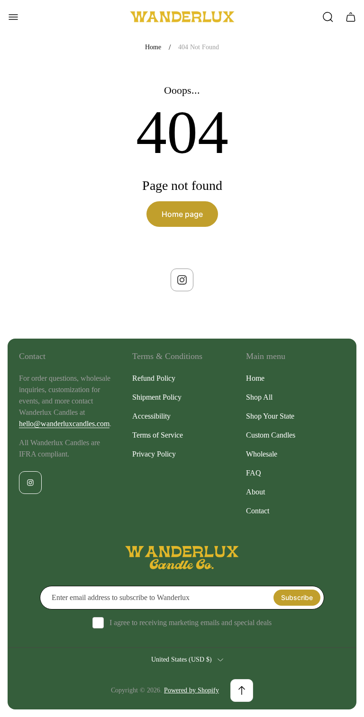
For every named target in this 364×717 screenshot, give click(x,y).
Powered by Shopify (191, 690)
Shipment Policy (157, 397)
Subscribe (297, 597)
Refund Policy (153, 378)
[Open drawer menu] (13, 17)
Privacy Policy (154, 454)
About (255, 492)
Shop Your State (270, 416)
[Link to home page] (182, 558)
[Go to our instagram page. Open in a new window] (182, 280)
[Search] (328, 17)
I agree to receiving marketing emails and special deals (190, 622)
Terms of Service (157, 435)
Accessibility (151, 416)
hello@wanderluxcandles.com (64, 424)
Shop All (259, 397)
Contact (257, 511)
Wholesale (261, 454)
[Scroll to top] (241, 690)
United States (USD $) (181, 659)
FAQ (253, 473)
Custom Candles (270, 435)
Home (153, 47)
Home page (182, 214)
